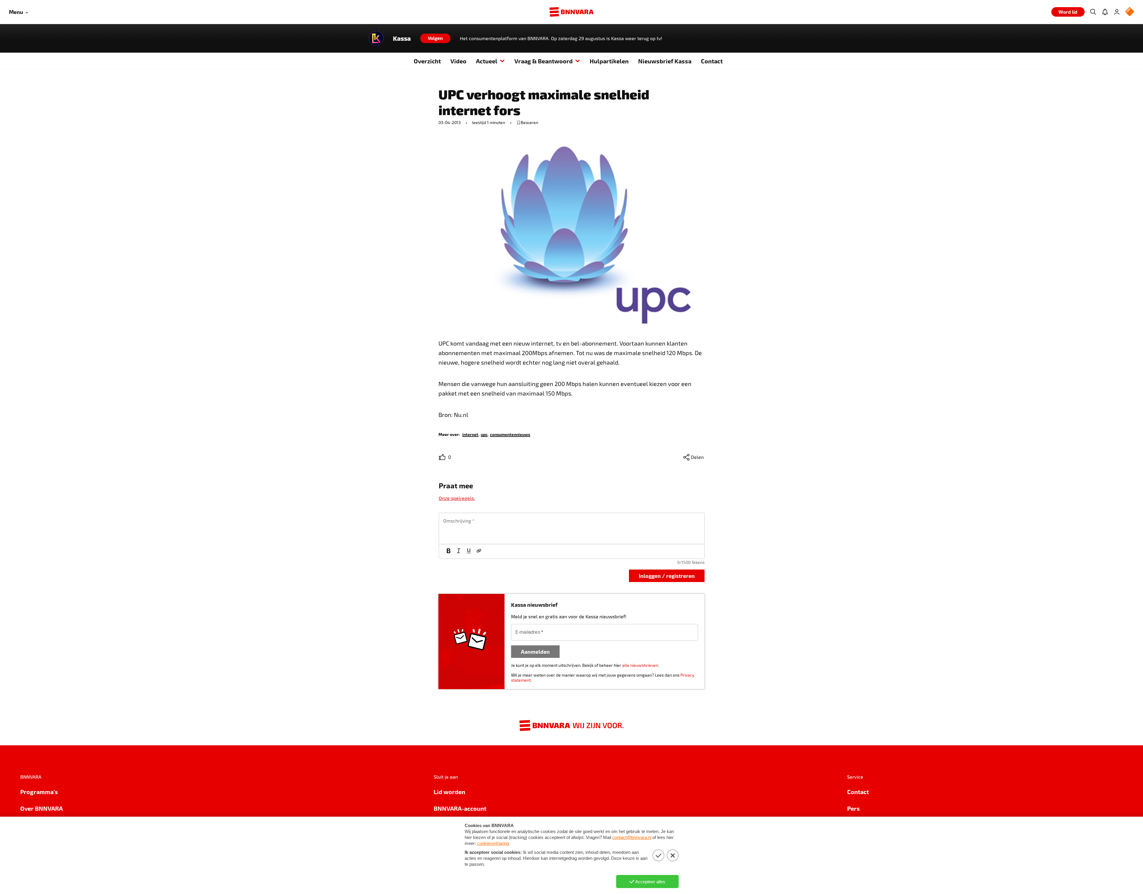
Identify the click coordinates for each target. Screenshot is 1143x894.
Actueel (486, 61)
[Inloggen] (1116, 11)
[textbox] (571, 528)
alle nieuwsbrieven (640, 665)
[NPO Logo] (1129, 12)
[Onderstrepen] (469, 551)
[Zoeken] (1093, 11)
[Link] (479, 551)
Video (458, 61)
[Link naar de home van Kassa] (376, 38)
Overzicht (427, 61)
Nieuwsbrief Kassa (664, 61)
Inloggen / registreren (667, 576)
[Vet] (448, 551)
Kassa (402, 38)
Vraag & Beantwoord (543, 61)
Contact (712, 61)
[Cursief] (458, 551)
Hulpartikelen (609, 61)
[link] (470, 434)
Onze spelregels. (457, 498)
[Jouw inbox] (1104, 12)
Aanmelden (535, 651)
